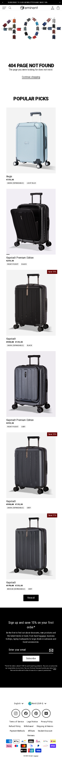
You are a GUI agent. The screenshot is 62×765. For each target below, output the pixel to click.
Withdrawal (29, 726)
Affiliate (31, 731)
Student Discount (45, 731)
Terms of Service (16, 721)
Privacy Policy (47, 721)
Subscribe (31, 658)
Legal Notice (32, 721)
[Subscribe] (50, 650)
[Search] (10, 8)
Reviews (31, 735)
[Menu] (4, 8)
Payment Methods (17, 731)
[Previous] (2, 2)
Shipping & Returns (45, 726)
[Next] (59, 2)
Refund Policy (15, 726)
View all (31, 597)
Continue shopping (31, 77)
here (54, 668)
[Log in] (52, 8)
